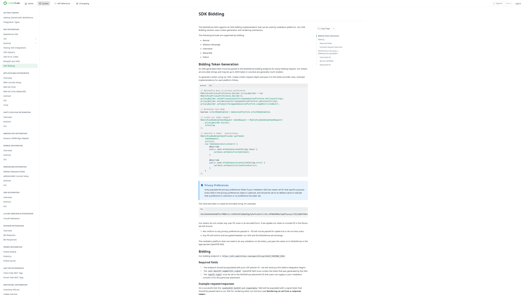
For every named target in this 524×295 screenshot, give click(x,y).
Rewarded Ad (325, 65)
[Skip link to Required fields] (197, 262)
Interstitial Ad (325, 57)
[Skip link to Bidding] (197, 251)
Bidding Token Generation (328, 36)
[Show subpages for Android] (36, 43)
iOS (210, 85)
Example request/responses (331, 47)
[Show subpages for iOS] (36, 39)
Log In (518, 3)
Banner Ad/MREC (327, 61)
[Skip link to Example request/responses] (197, 283)
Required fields (326, 43)
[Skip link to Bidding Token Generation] (197, 64)
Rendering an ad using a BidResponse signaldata (328, 52)
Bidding (321, 39)
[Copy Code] (304, 89)
